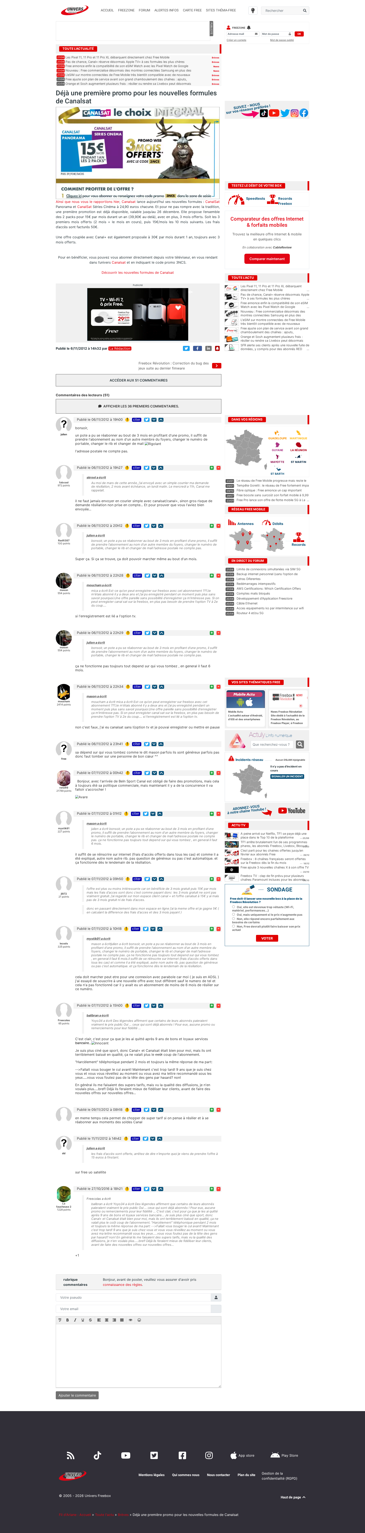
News (216, 66)
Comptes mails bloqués (253, 593)
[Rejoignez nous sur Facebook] (183, 1455)
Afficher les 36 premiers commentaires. (141, 406)
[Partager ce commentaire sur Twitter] (147, 420)
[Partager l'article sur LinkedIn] (208, 348)
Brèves (215, 57)
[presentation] (60, 1320)
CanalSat (212, 202)
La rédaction (119, 349)
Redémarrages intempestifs (256, 583)
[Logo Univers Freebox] (75, 10)
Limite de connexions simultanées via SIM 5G (269, 569)
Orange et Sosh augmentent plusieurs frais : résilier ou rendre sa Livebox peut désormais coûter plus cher (275, 340)
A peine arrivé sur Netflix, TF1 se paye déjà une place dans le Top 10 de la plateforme (273, 835)
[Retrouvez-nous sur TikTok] (98, 1455)
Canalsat (128, 202)
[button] (60, 1320)
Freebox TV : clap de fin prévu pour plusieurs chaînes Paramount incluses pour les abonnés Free (273, 879)
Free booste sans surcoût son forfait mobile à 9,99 (273, 495)
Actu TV (238, 825)
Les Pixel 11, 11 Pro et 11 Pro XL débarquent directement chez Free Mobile (117, 57)
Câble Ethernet (247, 603)
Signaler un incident (287, 776)
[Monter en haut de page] (160, 420)
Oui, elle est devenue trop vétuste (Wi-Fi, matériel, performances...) (263, 908)
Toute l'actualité (78, 49)
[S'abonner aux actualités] (217, 348)
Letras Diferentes (249, 579)
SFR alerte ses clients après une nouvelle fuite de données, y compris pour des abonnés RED (275, 347)
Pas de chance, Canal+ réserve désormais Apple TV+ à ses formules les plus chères (125, 61)
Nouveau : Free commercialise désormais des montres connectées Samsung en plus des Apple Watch (275, 315)
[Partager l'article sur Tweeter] (186, 348)
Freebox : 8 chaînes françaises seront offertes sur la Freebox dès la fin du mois (273, 861)
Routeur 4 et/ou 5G (250, 613)
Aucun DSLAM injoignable (290, 760)
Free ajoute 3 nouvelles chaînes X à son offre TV (275, 867)
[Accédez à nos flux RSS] (72, 1455)
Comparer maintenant (267, 259)
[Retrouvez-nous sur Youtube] (126, 1455)
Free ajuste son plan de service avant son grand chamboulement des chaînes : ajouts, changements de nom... (275, 332)
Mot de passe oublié (282, 40)
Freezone (238, 27)
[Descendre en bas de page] (154, 420)
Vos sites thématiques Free (256, 682)
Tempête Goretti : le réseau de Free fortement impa (273, 485)
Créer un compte (236, 40)
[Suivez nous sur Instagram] (210, 1455)
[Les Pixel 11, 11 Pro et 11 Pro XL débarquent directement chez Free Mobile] (232, 288)
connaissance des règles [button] (122, 1284)
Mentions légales (152, 1475)
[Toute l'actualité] (211, 48)
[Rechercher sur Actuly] (300, 744)
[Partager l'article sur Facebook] (197, 348)
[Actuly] (238, 740)
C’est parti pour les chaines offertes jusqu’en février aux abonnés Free (272, 852)
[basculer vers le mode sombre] (252, 11)
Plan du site (246, 1475)
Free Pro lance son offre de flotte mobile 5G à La (271, 500)
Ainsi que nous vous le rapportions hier (87, 202)
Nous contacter (218, 1475)
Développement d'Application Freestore (264, 598)
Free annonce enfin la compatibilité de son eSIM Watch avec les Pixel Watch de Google (126, 66)
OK (299, 33)
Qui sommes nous (185, 1475)
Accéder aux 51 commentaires (139, 380)
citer (136, 420)
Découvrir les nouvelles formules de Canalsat (138, 272)
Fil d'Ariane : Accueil (75, 1515)
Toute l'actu (104, 1515)
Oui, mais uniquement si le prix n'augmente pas (269, 914)
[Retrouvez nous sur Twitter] (154, 1455)
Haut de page (291, 1497)
